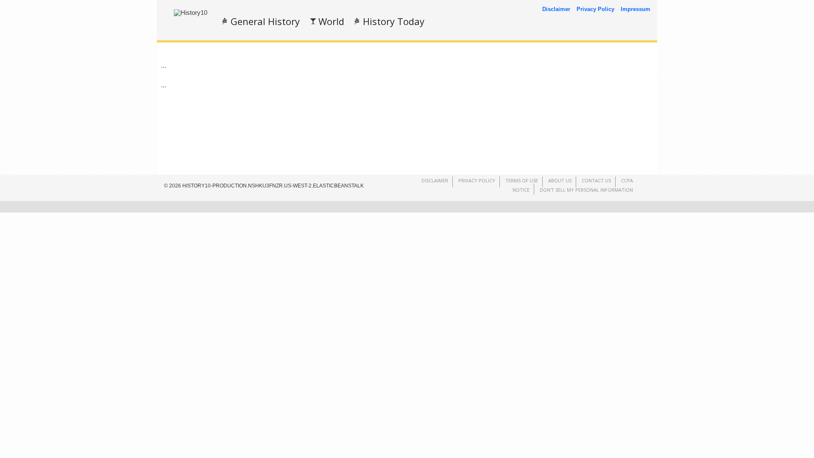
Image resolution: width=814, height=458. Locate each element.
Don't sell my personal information (586, 190)
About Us (559, 180)
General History (265, 21)
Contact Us (596, 180)
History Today (393, 21)
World (331, 21)
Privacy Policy (595, 9)
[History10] (190, 12)
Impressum (635, 9)
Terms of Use (521, 180)
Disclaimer (556, 9)
